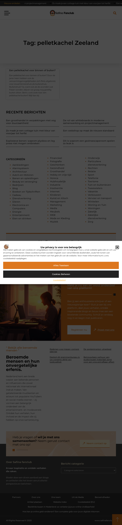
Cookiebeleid (59, 280)
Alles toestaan (61, 265)
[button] (117, 247)
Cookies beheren (61, 274)
